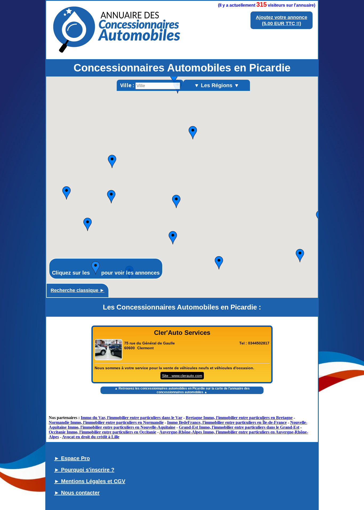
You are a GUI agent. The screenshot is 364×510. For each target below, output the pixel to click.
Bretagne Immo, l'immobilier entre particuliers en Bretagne (239, 417)
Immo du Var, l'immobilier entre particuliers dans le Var (131, 417)
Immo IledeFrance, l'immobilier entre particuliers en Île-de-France (227, 422)
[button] (174, 77)
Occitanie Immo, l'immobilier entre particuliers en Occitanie (102, 432)
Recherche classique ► (77, 290)
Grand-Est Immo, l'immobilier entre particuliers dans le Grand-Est (239, 427)
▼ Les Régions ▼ (216, 85)
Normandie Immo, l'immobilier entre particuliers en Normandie (106, 422)
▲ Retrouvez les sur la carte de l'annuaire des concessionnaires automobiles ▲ (182, 390)
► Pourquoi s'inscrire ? (84, 470)
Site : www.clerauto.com (182, 376)
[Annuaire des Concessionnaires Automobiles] (118, 51)
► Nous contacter (77, 493)
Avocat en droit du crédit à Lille (90, 437)
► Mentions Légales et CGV (89, 481)
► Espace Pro (72, 458)
